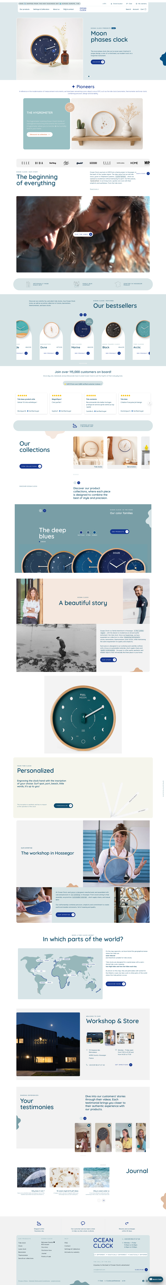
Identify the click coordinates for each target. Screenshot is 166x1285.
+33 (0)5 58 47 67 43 (97, 1065)
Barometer (22, 1252)
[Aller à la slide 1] (86, 76)
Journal (43, 1253)
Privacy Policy (23, 1281)
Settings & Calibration (41, 9)
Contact (67, 1246)
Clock (20, 1246)
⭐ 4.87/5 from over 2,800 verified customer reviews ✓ (83, 384)
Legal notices (55, 1281)
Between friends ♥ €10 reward (48, 1243)
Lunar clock (22, 1249)
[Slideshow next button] (149, 403)
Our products (24, 9)
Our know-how (46, 1250)
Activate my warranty (72, 1252)
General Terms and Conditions (39, 1281)
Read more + (94, 189)
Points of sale (46, 1256)
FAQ (66, 1243)
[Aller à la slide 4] (90, 76)
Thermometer (23, 1255)
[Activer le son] (88, 1125)
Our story (44, 1247)
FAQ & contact (68, 9)
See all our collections (25, 1258)
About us (56, 9)
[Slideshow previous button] (15, 403)
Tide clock (22, 1243)
